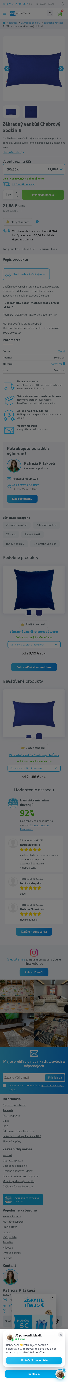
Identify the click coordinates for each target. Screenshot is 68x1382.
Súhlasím (34, 1374)
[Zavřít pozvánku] (60, 1334)
